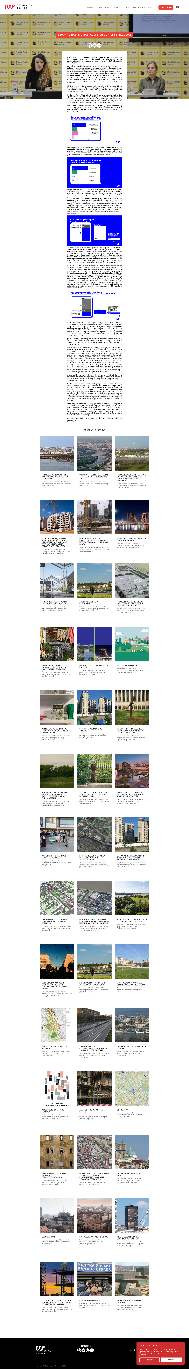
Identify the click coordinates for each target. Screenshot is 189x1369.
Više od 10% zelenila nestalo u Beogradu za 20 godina (132, 920)
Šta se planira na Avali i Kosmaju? (54, 1047)
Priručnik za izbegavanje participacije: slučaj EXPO (55, 603)
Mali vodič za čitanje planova (53, 1111)
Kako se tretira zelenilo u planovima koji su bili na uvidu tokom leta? (130, 731)
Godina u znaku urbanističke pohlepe (94, 666)
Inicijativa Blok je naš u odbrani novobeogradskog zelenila (55, 921)
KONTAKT (152, 8)
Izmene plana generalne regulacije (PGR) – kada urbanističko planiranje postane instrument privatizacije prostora (54, 542)
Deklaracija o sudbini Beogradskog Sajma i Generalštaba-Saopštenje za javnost (56, 986)
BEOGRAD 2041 (48, 1237)
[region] (160, 1353)
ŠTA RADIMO (104, 8)
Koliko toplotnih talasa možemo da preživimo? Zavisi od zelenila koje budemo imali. (54, 795)
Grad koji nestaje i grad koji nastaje (131, 1047)
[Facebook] (90, 45)
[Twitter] (94, 45)
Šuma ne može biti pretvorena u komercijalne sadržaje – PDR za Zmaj (93, 1048)
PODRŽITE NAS (166, 7)
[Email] (99, 45)
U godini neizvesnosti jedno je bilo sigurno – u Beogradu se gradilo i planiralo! (56, 1302)
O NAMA (90, 8)
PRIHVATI (171, 1360)
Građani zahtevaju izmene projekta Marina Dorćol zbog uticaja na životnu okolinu (94, 921)
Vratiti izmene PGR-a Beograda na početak (128, 1238)
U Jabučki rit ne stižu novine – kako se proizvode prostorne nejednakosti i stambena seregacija (94, 1176)
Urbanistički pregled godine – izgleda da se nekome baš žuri (93, 477)
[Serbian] (178, 10)
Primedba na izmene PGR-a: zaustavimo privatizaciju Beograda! (55, 477)
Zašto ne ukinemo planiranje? (88, 603)
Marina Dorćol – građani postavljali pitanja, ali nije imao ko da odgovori (131, 794)
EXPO (116, 8)
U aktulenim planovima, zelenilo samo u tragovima (131, 984)
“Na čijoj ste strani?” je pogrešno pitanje (54, 857)
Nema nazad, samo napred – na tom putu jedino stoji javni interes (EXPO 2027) (56, 667)
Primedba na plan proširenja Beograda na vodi (131, 539)
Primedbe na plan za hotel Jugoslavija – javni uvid (92, 984)
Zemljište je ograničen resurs (91, 1111)
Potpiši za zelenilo (127, 665)
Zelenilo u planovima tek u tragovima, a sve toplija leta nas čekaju (93, 794)
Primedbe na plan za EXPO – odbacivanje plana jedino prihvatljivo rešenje (131, 604)
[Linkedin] (92, 1350)
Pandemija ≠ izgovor (89, 1300)
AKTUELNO (125, 8)
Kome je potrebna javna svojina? (129, 1301)
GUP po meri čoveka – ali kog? (129, 1174)
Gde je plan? (123, 1110)
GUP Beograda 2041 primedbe (93, 1237)
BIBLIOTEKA (138, 8)
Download (70, 422)
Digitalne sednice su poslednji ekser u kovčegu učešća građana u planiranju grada (94, 541)
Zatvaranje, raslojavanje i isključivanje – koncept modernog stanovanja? (130, 858)
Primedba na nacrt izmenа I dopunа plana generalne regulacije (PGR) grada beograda (131, 478)
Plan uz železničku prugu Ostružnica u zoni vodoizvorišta (92, 858)
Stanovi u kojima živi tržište (90, 730)
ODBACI (150, 1360)
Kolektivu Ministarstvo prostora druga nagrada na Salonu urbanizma (56, 731)
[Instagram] (88, 1350)
